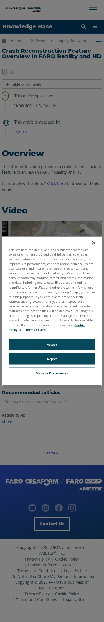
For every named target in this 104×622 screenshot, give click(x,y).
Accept (52, 344)
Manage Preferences (52, 373)
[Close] (94, 243)
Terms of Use (35, 330)
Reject (52, 359)
